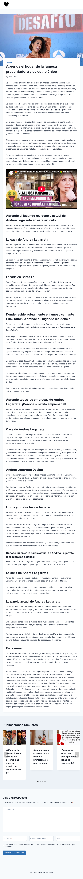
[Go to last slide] (6, 754)
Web (59, 838)
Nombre (8, 838)
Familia (9, 62)
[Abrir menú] (78, 4)
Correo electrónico (39, 838)
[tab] (37, 781)
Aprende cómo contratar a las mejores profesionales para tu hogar (41, 756)
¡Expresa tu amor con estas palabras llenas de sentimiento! (69, 756)
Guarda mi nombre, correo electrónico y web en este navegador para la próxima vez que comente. (40, 845)
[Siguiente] (77, 754)
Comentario (9, 809)
